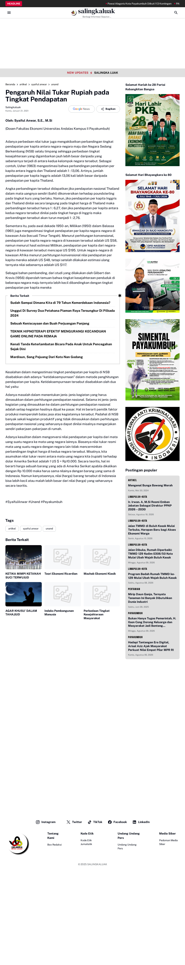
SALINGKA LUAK (106, 72)
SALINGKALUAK (97, 864)
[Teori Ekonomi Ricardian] (62, 557)
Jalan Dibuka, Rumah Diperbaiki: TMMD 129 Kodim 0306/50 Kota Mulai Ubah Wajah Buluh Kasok (150, 553)
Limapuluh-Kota (137, 496)
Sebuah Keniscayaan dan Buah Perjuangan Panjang (49, 323)
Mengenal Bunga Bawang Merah (150, 485)
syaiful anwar (30, 528)
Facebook (120, 822)
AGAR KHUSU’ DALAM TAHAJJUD (21, 612)
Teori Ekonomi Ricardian (60, 573)
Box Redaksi (54, 844)
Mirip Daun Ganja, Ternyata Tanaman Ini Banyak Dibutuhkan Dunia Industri (150, 598)
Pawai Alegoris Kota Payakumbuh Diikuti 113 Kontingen (127, 3)
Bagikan (110, 108)
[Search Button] (176, 12)
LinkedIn (144, 822)
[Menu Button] (9, 12)
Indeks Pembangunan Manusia (59, 612)
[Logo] (17, 843)
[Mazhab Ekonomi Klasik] (102, 557)
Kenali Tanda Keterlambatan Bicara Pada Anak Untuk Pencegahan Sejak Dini (61, 346)
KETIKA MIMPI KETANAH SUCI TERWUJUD (23, 575)
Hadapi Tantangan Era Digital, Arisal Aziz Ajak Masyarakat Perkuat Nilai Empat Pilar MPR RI (151, 646)
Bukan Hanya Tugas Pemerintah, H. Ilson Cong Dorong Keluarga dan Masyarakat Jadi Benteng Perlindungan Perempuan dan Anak (152, 622)
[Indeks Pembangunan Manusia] (62, 594)
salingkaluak (96, 11)
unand (49, 528)
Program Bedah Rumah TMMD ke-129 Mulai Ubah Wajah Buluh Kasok (152, 576)
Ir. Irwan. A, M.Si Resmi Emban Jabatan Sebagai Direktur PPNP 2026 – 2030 (150, 505)
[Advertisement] (92, 25)
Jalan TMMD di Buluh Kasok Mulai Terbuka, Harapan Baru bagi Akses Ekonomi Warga (152, 529)
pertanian (134, 589)
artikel (12, 528)
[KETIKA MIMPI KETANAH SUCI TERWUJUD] (23, 557)
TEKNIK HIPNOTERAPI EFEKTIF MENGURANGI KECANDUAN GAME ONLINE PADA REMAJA (58, 333)
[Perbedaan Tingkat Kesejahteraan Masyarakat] (102, 594)
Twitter (77, 822)
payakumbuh (135, 613)
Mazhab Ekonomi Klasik (100, 573)
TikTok (97, 822)
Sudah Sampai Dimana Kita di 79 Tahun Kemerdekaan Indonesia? (60, 303)
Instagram (48, 822)
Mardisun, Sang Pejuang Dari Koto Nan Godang (46, 357)
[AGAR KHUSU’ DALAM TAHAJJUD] (23, 594)
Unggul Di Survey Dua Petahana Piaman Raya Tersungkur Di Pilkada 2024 (62, 313)
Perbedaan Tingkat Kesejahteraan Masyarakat (97, 614)
